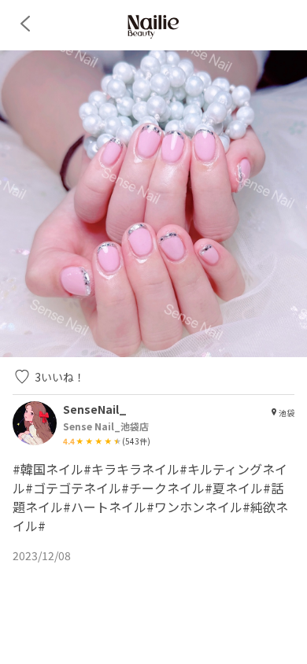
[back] (25, 23)
